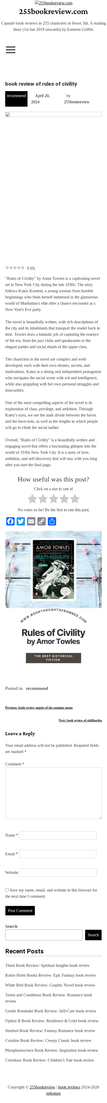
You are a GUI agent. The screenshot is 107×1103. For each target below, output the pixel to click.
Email (11, 854)
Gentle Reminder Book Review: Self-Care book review (50, 1011)
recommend (16, 95)
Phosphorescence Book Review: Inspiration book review (51, 1050)
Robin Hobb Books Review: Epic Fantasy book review (50, 975)
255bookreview (77, 102)
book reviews (69, 1087)
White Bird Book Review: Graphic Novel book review (50, 985)
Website (11, 872)
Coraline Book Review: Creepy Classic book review (48, 1040)
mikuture (53, 1093)
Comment (14, 764)
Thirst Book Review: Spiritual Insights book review (47, 965)
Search (11, 926)
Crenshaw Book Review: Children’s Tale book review (49, 1060)
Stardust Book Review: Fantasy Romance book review (50, 1030)
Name (11, 835)
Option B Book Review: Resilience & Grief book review (52, 1021)
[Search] (97, 48)
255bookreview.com (53, 11)
